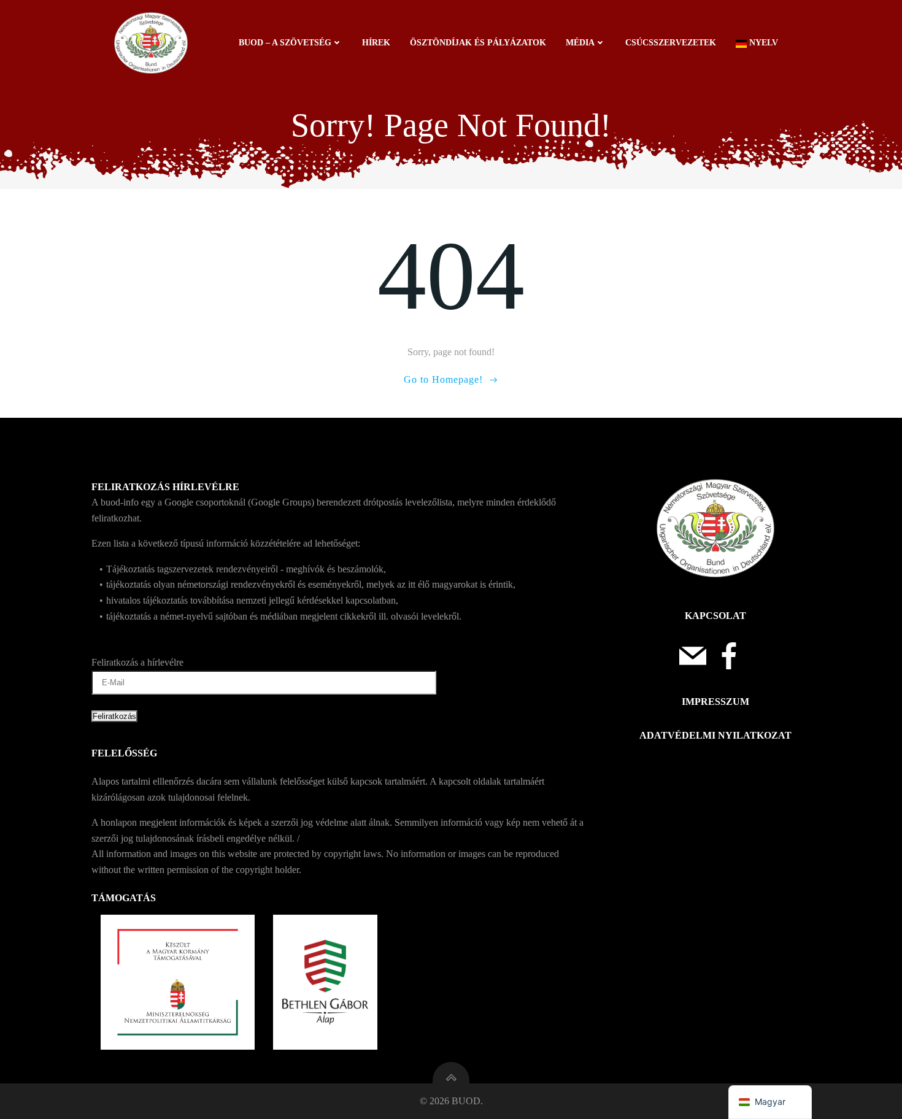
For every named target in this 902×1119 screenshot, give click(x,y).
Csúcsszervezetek (670, 42)
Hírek (376, 42)
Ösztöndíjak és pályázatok (478, 42)
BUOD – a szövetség (285, 42)
